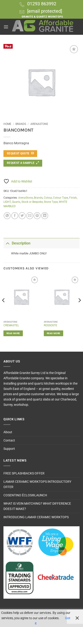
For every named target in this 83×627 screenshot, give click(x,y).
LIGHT (7, 201)
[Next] (79, 309)
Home (7, 124)
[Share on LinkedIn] (44, 215)
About (7, 432)
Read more (13, 333)
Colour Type (60, 197)
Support (9, 449)
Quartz (16, 201)
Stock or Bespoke (32, 201)
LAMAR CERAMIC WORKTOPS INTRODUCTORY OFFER (37, 484)
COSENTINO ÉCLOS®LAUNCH (25, 495)
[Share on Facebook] (14, 215)
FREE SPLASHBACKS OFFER (23, 473)
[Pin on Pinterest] (37, 215)
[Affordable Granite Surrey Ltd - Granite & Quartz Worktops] (43, 27)
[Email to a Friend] (29, 215)
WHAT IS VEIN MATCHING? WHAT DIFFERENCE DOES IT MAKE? (37, 506)
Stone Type (51, 201)
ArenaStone (39, 124)
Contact (9, 440)
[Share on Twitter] (22, 215)
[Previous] (3, 309)
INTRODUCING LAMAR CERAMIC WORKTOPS (36, 517)
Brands (20, 124)
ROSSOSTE (50, 325)
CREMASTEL (11, 325)
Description (21, 243)
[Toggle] (7, 243)
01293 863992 (41, 3)
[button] (6, 26)
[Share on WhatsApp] (7, 215)
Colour (48, 197)
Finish (73, 197)
